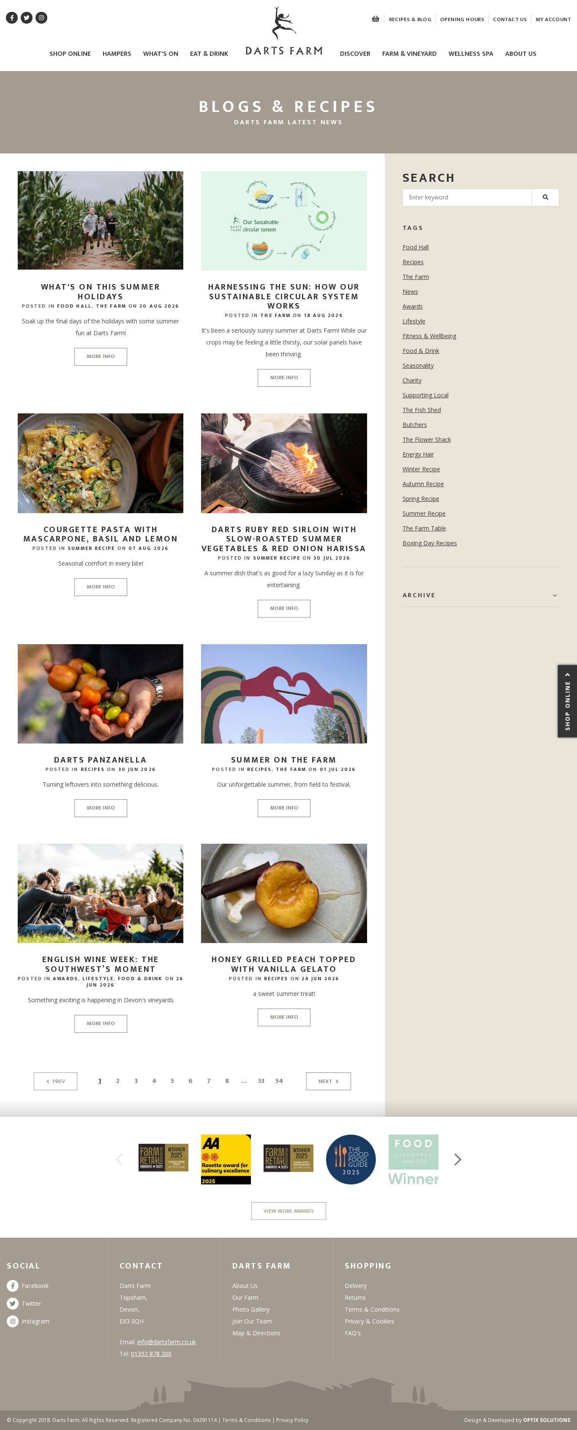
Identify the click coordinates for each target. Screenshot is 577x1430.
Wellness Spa (471, 54)
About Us (520, 54)
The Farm (111, 306)
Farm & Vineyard (409, 54)
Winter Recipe (421, 469)
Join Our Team (252, 1321)
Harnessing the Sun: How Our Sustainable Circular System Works (284, 296)
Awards (65, 978)
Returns (355, 1297)
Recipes (93, 769)
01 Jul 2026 (338, 769)
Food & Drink (140, 978)
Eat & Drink (209, 54)
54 (279, 1081)
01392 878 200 (151, 1354)
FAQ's (353, 1333)
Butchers (415, 425)
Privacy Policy (292, 1420)
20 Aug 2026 (159, 306)
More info (101, 356)
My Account (553, 19)
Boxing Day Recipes (430, 543)
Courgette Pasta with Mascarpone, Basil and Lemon (100, 534)
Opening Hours (462, 19)
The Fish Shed (422, 410)
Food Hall (74, 306)
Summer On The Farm (284, 760)
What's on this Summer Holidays (101, 292)
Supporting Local (426, 395)
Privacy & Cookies (369, 1321)
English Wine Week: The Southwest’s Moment (100, 964)
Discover (355, 54)
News (410, 291)
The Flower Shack (427, 439)
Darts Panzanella (100, 760)
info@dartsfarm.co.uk (166, 1342)
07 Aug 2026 (148, 548)
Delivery (356, 1286)
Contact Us (510, 19)
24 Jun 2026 (320, 978)
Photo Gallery (250, 1309)
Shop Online (70, 54)
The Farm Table (424, 528)
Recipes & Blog (410, 19)
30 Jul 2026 (331, 558)
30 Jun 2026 (137, 769)
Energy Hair (418, 454)
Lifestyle (98, 978)
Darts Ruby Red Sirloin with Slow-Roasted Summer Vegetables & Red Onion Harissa (284, 539)
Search (429, 178)
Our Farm (245, 1297)
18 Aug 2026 (323, 315)
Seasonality (418, 365)
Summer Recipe (91, 548)
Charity (412, 380)
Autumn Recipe (423, 484)
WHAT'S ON (160, 54)
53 (261, 1081)
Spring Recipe (421, 499)
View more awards (289, 1211)
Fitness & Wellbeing (429, 336)
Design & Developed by (517, 1420)
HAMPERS (117, 54)
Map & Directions (256, 1333)
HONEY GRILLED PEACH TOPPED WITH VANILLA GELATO (284, 964)
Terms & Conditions (372, 1309)
